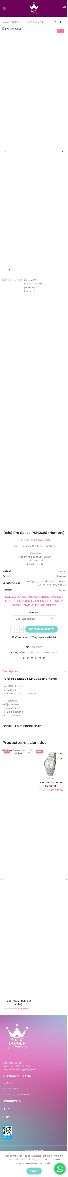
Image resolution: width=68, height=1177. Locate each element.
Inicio (5, 21)
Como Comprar (11, 1088)
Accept (34, 1171)
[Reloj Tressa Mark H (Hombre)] (50, 764)
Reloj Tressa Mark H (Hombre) (50, 784)
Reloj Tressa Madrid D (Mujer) (18, 1002)
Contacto (7, 1082)
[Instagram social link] (8, 1109)
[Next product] (64, 22)
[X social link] (28, 658)
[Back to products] (60, 22)
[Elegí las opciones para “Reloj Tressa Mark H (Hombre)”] (61, 759)
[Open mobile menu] (4, 8)
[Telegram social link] (44, 658)
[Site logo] (34, 8)
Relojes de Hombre (35, 21)
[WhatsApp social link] (40, 658)
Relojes (16, 21)
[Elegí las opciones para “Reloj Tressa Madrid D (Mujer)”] (29, 759)
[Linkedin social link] (36, 658)
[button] (5, 152)
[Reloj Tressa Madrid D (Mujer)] (17, 873)
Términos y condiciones (16, 1094)
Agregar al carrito (41, 629)
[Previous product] (56, 22)
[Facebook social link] (24, 658)
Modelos (34, 612)
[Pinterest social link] (32, 658)
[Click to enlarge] (8, 270)
